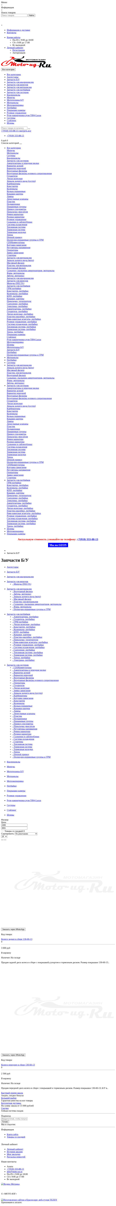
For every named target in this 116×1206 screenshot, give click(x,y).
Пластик (11, 201)
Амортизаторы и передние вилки (23, 163)
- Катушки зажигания (22, 698)
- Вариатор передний (22, 675)
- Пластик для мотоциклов (25, 601)
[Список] (2, 839)
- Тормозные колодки (22, 749)
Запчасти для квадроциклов (20, 82)
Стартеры (11, 255)
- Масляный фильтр (21, 599)
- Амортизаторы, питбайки (25, 616)
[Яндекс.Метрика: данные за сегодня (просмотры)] (10, 1184)
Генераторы (12, 250)
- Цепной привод (20, 754)
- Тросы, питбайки (21, 657)
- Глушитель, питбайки (23, 619)
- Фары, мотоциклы (21, 607)
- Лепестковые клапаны (23, 713)
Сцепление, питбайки (17, 304)
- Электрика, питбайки (23, 660)
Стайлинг (11, 120)
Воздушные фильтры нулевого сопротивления (29, 173)
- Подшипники (19, 718)
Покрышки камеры (16, 110)
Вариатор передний (16, 168)
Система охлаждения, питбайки (22, 324)
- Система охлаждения (23, 739)
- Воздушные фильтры (23, 678)
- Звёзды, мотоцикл (21, 594)
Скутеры (11, 118)
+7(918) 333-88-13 (15, 135)
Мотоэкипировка (15, 105)
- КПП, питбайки (20, 632)
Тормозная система (16, 229)
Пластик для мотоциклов (19, 265)
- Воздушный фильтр (22, 591)
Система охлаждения (17, 224)
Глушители (12, 176)
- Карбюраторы (19, 695)
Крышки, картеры (15, 298)
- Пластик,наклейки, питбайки (27, 637)
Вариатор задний (15, 166)
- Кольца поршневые (22, 706)
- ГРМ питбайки (20, 622)
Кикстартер (12, 186)
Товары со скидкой (14, 831)
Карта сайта (12, 1134)
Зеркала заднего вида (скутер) (21, 181)
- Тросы (16, 752)
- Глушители (18, 685)
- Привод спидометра (22, 724)
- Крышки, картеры (21, 634)
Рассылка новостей (16, 1157)
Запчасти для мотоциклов (19, 87)
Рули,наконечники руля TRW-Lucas (24, 115)
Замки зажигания (15, 252)
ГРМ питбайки (14, 288)
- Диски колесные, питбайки (26, 624)
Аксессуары (12, 77)
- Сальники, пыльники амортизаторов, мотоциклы (36, 604)
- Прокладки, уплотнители (25, 639)
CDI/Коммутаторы (16, 242)
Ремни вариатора (15, 214)
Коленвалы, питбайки (17, 293)
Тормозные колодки (16, 232)
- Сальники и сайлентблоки (25, 736)
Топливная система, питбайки (21, 327)
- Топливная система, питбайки (27, 652)
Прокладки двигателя (17, 212)
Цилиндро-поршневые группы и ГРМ (25, 240)
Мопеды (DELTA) (15, 283)
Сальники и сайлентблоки (19, 222)
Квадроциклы (13, 95)
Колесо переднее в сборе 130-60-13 (18, 1065)
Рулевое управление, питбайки (22, 321)
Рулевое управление (16, 113)
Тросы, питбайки (15, 332)
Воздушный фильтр (16, 268)
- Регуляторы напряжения (24, 729)
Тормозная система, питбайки (21, 329)
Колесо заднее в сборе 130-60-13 (16, 939)
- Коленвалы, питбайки (23, 629)
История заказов (15, 1151)
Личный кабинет (15, 1149)
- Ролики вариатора (21, 734)
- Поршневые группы (22, 721)
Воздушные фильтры (17, 171)
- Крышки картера (21, 708)
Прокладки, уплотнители (19, 301)
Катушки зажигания (16, 245)
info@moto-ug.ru (14, 1171)
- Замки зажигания (21, 690)
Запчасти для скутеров (18, 92)
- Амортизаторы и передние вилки (29, 670)
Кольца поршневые (16, 191)
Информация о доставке (18, 30)
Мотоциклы (12, 102)
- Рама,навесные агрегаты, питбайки (30, 642)
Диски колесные (15, 178)
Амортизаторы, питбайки (19, 309)
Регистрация (18, 50)
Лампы (10, 196)
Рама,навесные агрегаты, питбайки (24, 319)
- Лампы (16, 711)
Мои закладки (13, 1154)
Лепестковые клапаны (17, 199)
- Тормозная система (22, 747)
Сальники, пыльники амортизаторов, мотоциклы (30, 270)
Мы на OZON (58, 545)
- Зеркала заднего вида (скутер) (27, 693)
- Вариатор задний (21, 672)
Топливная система (16, 227)
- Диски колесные (21, 688)
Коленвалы (12, 189)
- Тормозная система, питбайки (27, 655)
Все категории (14, 74)
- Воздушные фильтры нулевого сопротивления (35, 680)
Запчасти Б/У (13, 79)
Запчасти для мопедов (17, 84)
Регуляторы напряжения (18, 247)
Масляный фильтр (15, 263)
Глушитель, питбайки (17, 311)
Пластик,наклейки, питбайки (21, 316)
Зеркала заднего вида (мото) (20, 260)
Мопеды (11, 97)
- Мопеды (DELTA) (21, 584)
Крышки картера (15, 194)
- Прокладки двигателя (23, 726)
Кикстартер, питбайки (17, 291)
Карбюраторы (13, 183)
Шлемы (10, 123)
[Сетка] (5, 839)
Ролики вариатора (15, 217)
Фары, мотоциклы (15, 273)
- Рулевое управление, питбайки (28, 645)
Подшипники (13, 204)
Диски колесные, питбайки (20, 314)
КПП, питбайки (14, 296)
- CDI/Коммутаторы (22, 667)
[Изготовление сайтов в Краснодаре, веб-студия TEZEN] (29, 1200)
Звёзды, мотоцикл (15, 275)
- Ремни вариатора (21, 731)
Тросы (10, 235)
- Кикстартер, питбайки (23, 627)
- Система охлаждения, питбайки (28, 647)
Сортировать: (7, 833)
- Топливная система (22, 744)
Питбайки (12, 107)
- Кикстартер (18, 701)
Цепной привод (14, 237)
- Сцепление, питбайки (23, 650)
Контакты (11, 32)
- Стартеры (17, 741)
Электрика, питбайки (17, 306)
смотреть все (25, 131)
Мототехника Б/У (15, 100)
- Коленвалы (18, 703)
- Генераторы (18, 683)
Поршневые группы (16, 206)
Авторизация (18, 53)
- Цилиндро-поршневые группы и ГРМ (31, 609)
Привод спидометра (16, 209)
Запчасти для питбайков (18, 90)
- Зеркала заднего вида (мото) (26, 596)
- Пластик (17, 716)
